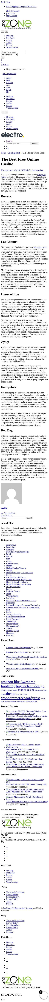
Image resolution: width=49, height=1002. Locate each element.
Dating (9, 566)
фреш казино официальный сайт (27, 701)
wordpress (32, 698)
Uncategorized (14, 153)
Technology (11, 621)
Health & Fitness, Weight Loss (18, 580)
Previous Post (8, 513)
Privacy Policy (12, 894)
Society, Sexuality (13, 614)
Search (9, 141)
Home (3, 153)
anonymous (11, 545)
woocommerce (12, 698)
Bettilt (8, 554)
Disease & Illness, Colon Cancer (19, 573)
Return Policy (12, 899)
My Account (12, 16)
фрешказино (13, 701)
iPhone (9, 45)
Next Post (6, 515)
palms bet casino (40, 247)
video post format (21, 694)
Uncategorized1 (12, 626)
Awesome (27, 682)
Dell (8, 80)
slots (8, 610)
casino (8, 561)
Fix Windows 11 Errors (15, 577)
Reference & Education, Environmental (22, 607)
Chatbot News (12, 563)
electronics (5, 690)
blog (8, 559)
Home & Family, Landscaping (18, 584)
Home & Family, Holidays (17, 582)
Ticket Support (13, 11)
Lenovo (9, 83)
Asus (8, 87)
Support (9, 904)
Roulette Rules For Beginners (18, 648)
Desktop (9, 36)
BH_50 (9, 556)
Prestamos (10, 603)
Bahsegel (10, 549)
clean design (34, 686)
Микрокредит (12, 631)
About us (11, 13)
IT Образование (13, 586)
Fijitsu (8, 89)
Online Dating (12, 596)
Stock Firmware (12, 619)
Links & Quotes (12, 591)
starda (37, 690)
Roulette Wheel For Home (17, 652)
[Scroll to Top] (2, 990)
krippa (8, 589)
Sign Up (30, 817)
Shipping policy (12, 897)
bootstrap (8, 686)
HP (7, 92)
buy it (20, 686)
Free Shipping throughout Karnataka (21, 6)
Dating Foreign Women (16, 568)
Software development (15, 617)
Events (9, 575)
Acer (8, 85)
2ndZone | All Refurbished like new (18, 908)
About (8, 901)
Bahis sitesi (11, 547)
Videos (9, 628)
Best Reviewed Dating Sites (17, 552)
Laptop (9, 40)
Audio (8, 43)
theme (10, 693)
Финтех (9, 635)
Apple (8, 78)
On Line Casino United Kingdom (20, 664)
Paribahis (10, 598)
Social (8, 612)
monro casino (26, 689)
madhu (40, 170)
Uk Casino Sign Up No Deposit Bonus (22, 668)
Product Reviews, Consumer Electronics (23, 605)
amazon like (10, 682)
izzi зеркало (14, 690)
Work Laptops (12, 47)
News (8, 593)
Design (9, 570)
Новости (10, 633)
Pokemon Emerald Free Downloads (21, 600)
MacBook (10, 38)
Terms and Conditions (15, 892)
